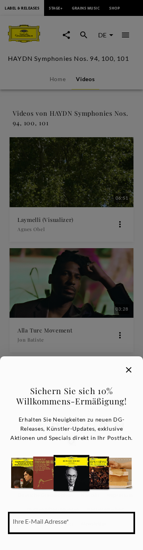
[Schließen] (129, 370)
